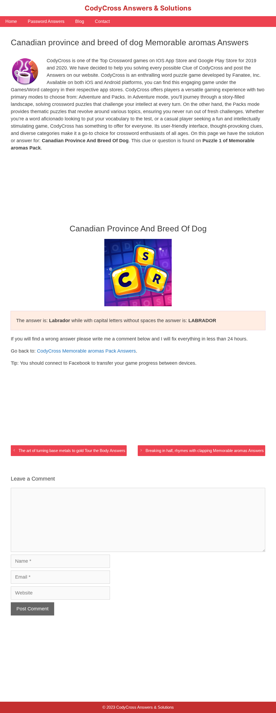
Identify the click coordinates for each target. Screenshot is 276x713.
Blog (79, 21)
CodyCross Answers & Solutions (138, 8)
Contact (102, 21)
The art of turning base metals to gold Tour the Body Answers (72, 450)
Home (11, 21)
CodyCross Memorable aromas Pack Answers (86, 351)
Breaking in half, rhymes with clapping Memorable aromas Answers (205, 450)
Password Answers (46, 21)
